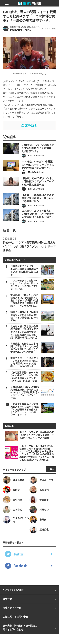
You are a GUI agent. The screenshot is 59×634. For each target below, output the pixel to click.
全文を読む (29, 125)
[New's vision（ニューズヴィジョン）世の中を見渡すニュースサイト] (29, 5)
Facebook (20, 565)
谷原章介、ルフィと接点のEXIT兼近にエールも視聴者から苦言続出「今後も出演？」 (38, 213)
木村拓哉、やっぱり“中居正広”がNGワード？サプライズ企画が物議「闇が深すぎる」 (38, 164)
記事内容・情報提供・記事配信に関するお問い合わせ (20, 627)
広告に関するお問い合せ (15, 616)
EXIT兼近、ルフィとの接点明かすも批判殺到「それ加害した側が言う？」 (38, 148)
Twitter (19, 554)
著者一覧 (7, 598)
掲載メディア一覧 (12, 607)
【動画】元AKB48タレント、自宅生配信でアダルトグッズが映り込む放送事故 (38, 181)
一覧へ (51, 469)
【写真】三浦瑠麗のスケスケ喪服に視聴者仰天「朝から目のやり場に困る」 (38, 198)
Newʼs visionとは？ (13, 589)
